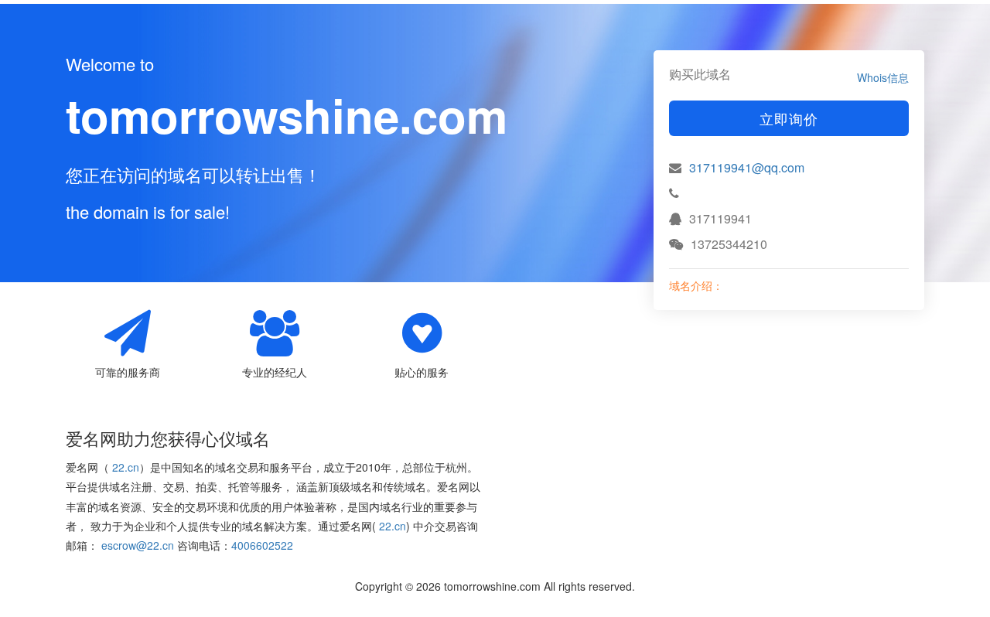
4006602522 (262, 545)
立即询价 (789, 118)
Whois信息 (883, 77)
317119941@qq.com (746, 167)
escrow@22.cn (137, 545)
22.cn (125, 467)
